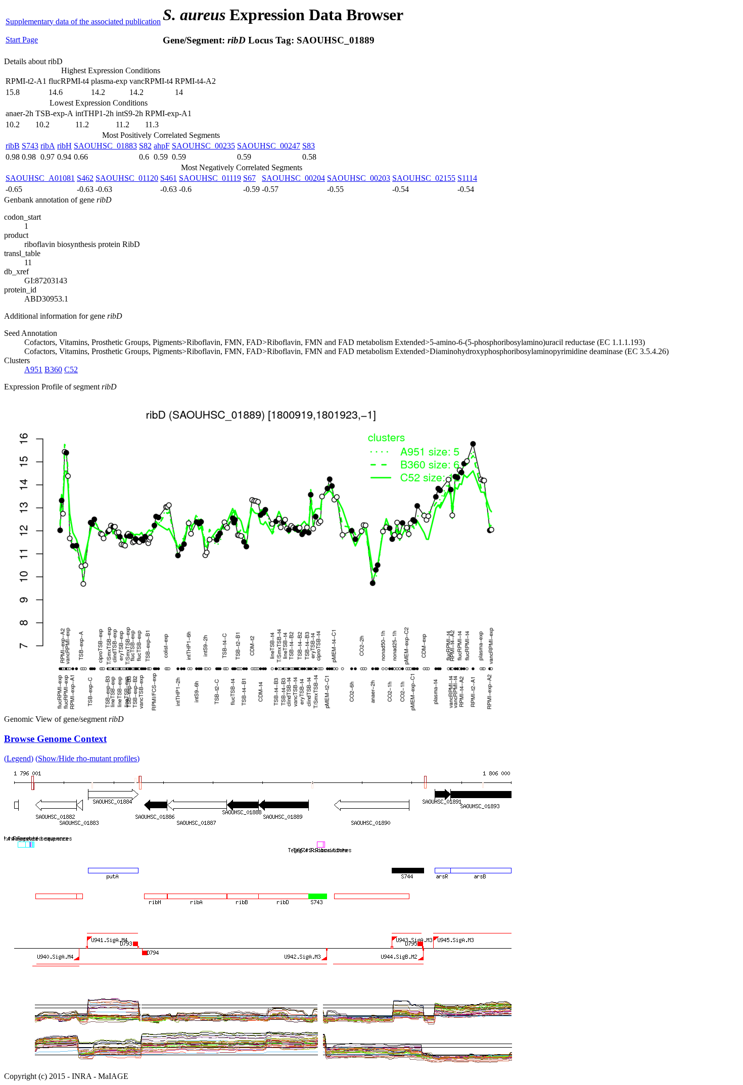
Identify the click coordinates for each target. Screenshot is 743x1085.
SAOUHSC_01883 (105, 145)
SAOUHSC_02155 (423, 178)
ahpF (162, 145)
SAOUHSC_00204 (293, 178)
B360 (53, 369)
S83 (308, 145)
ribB (13, 145)
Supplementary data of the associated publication (83, 21)
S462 (85, 178)
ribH (64, 145)
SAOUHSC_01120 (127, 178)
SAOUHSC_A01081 (40, 178)
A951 (33, 369)
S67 (249, 178)
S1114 (467, 178)
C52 (71, 369)
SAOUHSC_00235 (203, 145)
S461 (168, 178)
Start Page (22, 39)
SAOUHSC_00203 (358, 178)
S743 (30, 145)
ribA (47, 145)
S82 (145, 145)
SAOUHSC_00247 (268, 145)
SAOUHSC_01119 (210, 178)
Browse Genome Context (55, 738)
